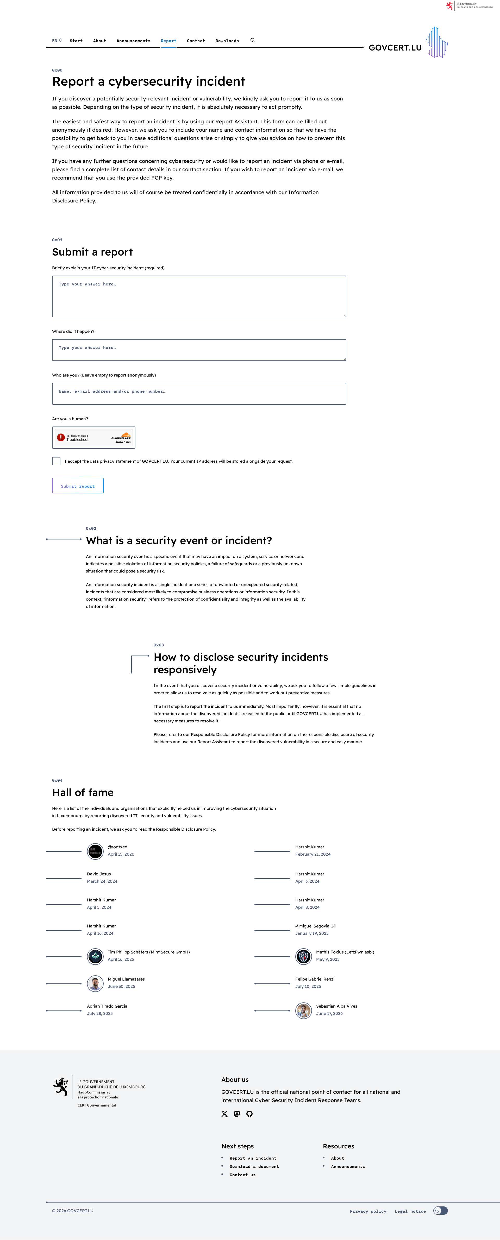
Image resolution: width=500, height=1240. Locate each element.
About (99, 40)
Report (169, 40)
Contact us (243, 1174)
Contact (196, 40)
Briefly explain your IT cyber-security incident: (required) (108, 267)
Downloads (227, 40)
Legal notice (410, 1210)
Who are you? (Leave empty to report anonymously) (104, 375)
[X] (224, 1115)
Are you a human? (70, 418)
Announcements (134, 40)
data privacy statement (113, 461)
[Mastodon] (237, 1115)
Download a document (254, 1166)
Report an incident (253, 1157)
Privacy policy (368, 1210)
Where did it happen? (73, 331)
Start (76, 40)
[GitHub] (249, 1115)
